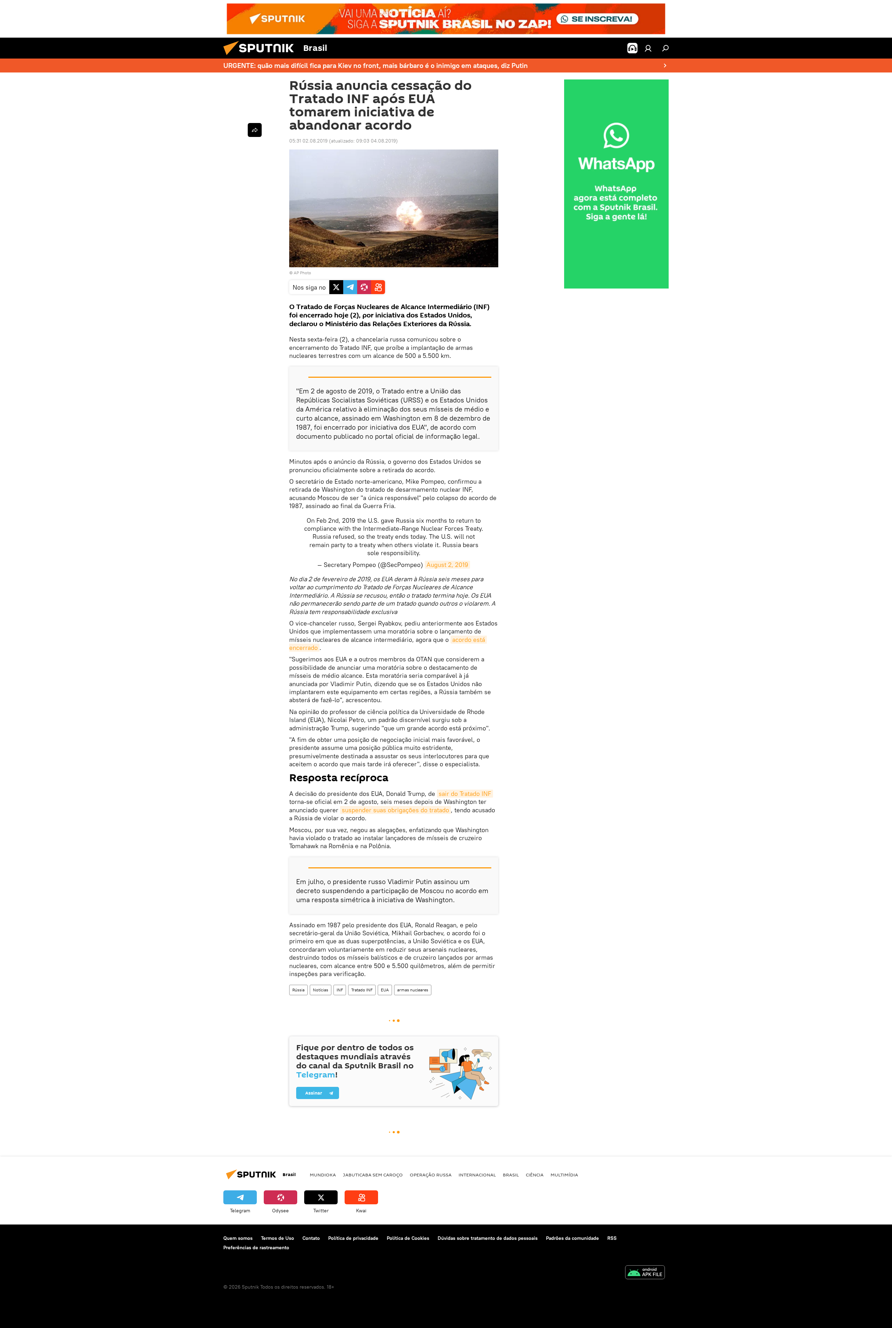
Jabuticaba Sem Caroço (373, 1175)
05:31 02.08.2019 (308, 141)
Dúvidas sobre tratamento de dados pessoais (488, 1238)
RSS (612, 1238)
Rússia (298, 989)
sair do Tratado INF (465, 794)
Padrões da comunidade (572, 1238)
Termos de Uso (277, 1238)
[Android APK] (645, 1273)
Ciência (535, 1175)
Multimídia (564, 1175)
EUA (385, 989)
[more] (255, 130)
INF (340, 989)
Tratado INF (361, 989)
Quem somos (238, 1238)
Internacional (477, 1175)
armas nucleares (412, 989)
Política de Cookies (408, 1238)
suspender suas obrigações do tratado (395, 810)
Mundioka (323, 1175)
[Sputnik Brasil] (261, 57)
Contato (311, 1238)
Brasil (511, 1175)
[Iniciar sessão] (648, 48)
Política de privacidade (353, 1238)
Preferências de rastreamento (256, 1247)
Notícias (320, 989)
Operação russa (431, 1175)
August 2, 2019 (447, 565)
